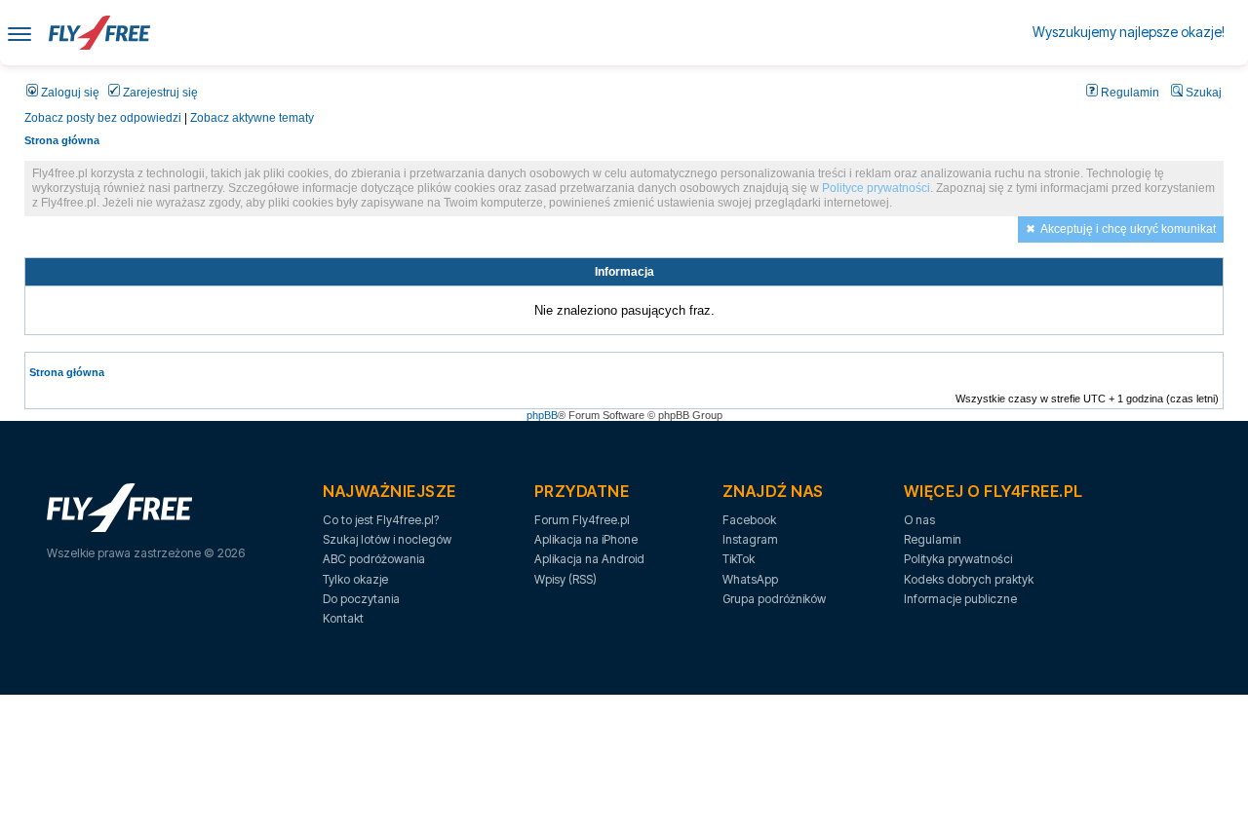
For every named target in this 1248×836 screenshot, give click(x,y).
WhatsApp (750, 579)
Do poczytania (361, 598)
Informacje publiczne (960, 598)
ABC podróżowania (374, 558)
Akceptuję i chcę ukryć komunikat (1128, 229)
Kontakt (343, 618)
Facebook (749, 520)
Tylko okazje (355, 579)
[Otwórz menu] (19, 32)
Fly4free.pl (99, 33)
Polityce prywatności (876, 188)
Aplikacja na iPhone (586, 539)
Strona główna (61, 140)
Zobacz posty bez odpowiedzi (102, 118)
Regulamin (1128, 92)
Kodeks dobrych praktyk (969, 579)
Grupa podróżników (774, 598)
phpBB (542, 415)
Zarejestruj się (159, 92)
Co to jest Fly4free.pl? (381, 520)
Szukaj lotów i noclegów (387, 539)
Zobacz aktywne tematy (252, 118)
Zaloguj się (68, 92)
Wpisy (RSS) (565, 579)
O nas (919, 520)
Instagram (750, 539)
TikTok (738, 558)
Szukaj (1202, 92)
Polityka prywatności (958, 558)
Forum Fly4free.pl (582, 520)
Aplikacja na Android (589, 558)
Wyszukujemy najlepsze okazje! (1129, 31)
